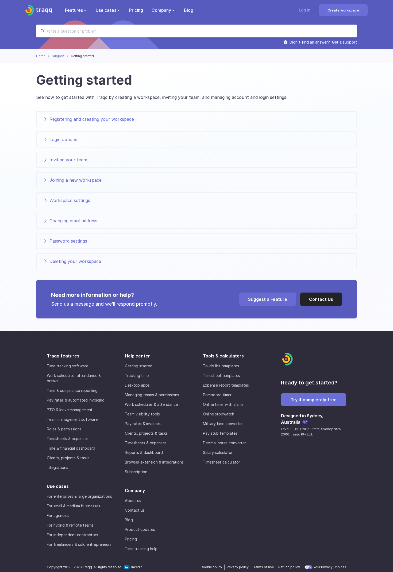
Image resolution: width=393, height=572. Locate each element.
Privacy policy (238, 567)
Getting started (138, 366)
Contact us (135, 510)
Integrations (57, 467)
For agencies (58, 515)
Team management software (72, 419)
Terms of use (263, 567)
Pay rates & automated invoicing (76, 400)
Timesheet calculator (221, 462)
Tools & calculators (223, 356)
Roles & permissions (64, 429)
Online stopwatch (218, 414)
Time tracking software (67, 366)
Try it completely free (314, 399)
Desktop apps (137, 385)
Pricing (131, 539)
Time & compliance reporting (72, 390)
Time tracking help (141, 548)
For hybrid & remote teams (70, 525)
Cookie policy (211, 567)
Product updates (140, 529)
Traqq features (63, 356)
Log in (304, 10)
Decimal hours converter (224, 443)
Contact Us (321, 299)
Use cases (58, 486)
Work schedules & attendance (151, 404)
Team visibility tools (142, 414)
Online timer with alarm (223, 404)
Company (135, 490)
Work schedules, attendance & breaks (74, 378)
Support (58, 56)
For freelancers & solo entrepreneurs (79, 544)
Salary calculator (218, 452)
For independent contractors (72, 534)
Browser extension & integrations (154, 462)
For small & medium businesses (73, 506)
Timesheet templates (221, 375)
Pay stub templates (220, 433)
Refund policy (289, 567)
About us (133, 500)
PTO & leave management (70, 409)
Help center (137, 356)
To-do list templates (221, 366)
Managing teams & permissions (152, 394)
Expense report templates (226, 385)
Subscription (136, 471)
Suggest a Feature (267, 299)
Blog (129, 519)
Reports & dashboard (144, 452)
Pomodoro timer (217, 394)
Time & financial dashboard (71, 448)
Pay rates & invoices (143, 423)
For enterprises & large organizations (79, 496)
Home (40, 56)
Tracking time (137, 375)
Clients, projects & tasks (68, 458)
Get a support (344, 42)
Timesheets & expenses (67, 438)
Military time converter (223, 423)
